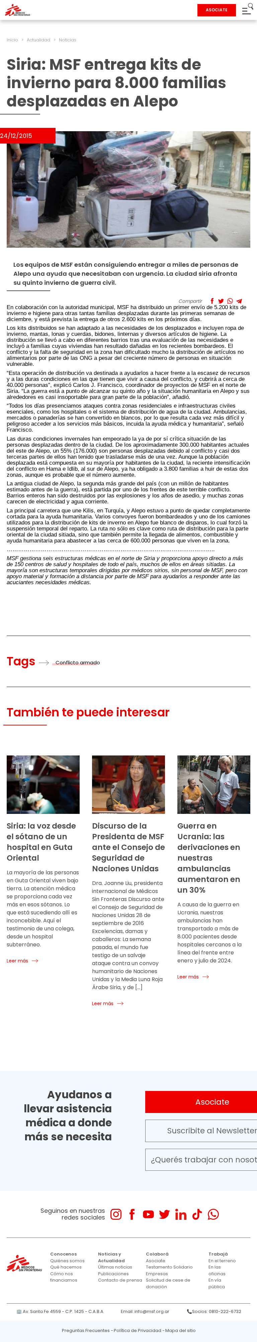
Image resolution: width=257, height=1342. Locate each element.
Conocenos (63, 1254)
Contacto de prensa (120, 1280)
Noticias (67, 40)
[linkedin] (180, 1214)
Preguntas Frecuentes (86, 1330)
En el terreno (222, 1261)
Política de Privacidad (137, 1330)
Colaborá (157, 1254)
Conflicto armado (78, 662)
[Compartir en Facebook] (212, 301)
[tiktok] (196, 1214)
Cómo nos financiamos (63, 1277)
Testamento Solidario (169, 1267)
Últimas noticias (115, 1267)
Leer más (17, 960)
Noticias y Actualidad (111, 1257)
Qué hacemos (66, 1267)
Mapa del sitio (180, 1330)
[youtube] (148, 1214)
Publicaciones (113, 1274)
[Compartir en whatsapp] (230, 301)
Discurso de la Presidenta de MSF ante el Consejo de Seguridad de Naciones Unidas (128, 847)
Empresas (157, 1274)
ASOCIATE (217, 10)
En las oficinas (217, 1270)
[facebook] (132, 1214)
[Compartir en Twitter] (221, 301)
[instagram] (115, 1214)
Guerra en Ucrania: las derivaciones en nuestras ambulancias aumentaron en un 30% (208, 858)
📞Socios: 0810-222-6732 (214, 1311)
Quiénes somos (67, 1261)
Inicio (12, 40)
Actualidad (38, 40)
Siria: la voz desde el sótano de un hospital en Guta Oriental (41, 842)
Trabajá (218, 1254)
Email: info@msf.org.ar (145, 1311)
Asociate (155, 1261)
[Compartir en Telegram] (239, 301)
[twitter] (164, 1214)
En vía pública (216, 1283)
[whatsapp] (213, 1214)
